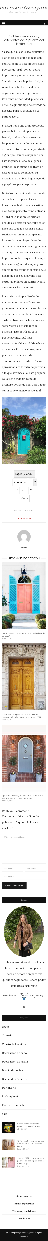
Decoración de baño (14, 1053)
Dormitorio (9, 1087)
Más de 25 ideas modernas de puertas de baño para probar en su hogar (31, 1161)
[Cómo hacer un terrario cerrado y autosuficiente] (8, 1127)
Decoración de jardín (15, 1061)
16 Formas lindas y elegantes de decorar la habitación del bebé (30, 1143)
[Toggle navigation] (3, 22)
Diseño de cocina (12, 1070)
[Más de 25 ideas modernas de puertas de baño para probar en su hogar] (8, 1162)
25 (31, 490)
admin (17, 510)
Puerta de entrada (13, 1105)
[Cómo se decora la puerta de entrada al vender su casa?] (24, 595)
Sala (4, 1113)
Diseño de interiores (14, 1079)
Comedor (8, 1035)
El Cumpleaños (11, 1096)
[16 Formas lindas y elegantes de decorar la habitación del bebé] (8, 1145)
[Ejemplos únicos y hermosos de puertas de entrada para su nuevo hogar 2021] (24, 758)
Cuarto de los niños (14, 1044)
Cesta (5, 1026)
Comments (29, 510)
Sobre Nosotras (24, 1196)
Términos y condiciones (24, 1211)
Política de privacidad (24, 1203)
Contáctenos (24, 1218)
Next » (25, 498)
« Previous (20, 482)
